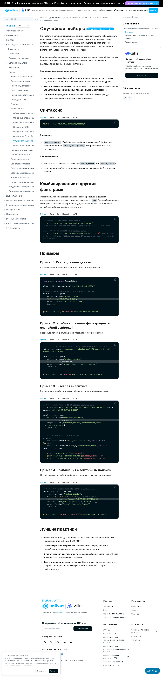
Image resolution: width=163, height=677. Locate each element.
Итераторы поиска (20, 177)
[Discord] (57, 642)
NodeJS (66, 117)
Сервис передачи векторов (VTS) (111, 656)
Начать (153, 10)
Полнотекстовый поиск (22, 150)
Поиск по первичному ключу (22, 95)
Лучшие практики (131, 42)
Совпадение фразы (20, 163)
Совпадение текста (20, 154)
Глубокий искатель (112, 662)
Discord (135, 636)
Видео (134, 614)
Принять (53, 671)
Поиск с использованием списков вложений (22, 168)
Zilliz (84, 612)
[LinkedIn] (64, 642)
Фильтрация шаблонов (23, 122)
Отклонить (41, 671)
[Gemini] (62, 654)
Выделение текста (20, 159)
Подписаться (82, 628)
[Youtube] (71, 642)
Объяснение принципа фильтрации (23, 113)
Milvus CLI (108, 633)
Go (58, 117)
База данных (14, 49)
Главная (10, 25)
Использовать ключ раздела (22, 182)
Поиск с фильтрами (20, 81)
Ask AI (150, 670)
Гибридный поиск (19, 99)
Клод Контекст (110, 665)
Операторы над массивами (23, 131)
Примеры (128, 39)
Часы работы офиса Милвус (140, 631)
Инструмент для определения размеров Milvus (113, 640)
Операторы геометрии (23, 145)
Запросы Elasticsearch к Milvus (22, 173)
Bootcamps (136, 606)
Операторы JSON (21, 127)
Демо (133, 610)
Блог (95, 10)
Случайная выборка (23, 141)
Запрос (14, 104)
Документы (53, 10)
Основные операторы (23, 118)
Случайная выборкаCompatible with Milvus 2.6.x (140, 29)
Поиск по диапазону (21, 85)
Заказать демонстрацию (138, 10)
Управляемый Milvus (112, 614)
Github (134, 640)
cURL (75, 117)
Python (43, 117)
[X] (51, 642)
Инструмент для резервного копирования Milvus (114, 649)
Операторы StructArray (23, 136)
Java (52, 117)
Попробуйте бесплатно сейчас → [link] (142, 3)
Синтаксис (129, 32)
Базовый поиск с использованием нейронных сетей (22, 76)
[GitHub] (44, 642)
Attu (105, 630)
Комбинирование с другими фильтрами (139, 35)
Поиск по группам (19, 90)
